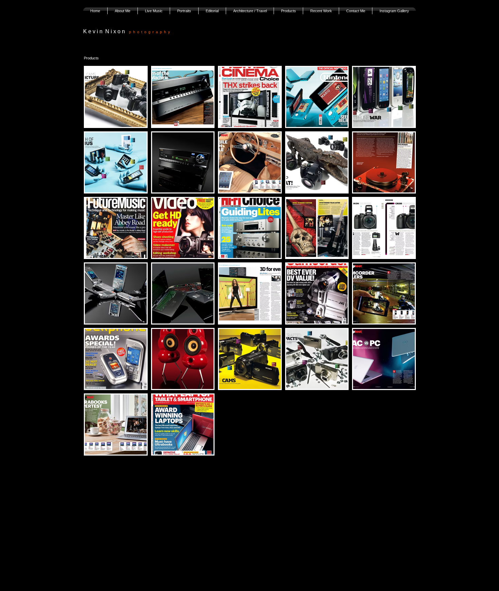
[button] (116, 97)
